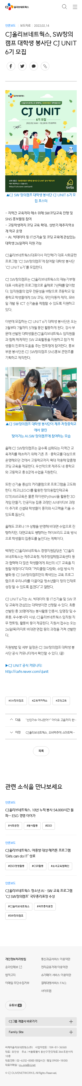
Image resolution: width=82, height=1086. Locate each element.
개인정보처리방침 (15, 959)
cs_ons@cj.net (27, 1065)
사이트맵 (46, 991)
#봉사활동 (32, 825)
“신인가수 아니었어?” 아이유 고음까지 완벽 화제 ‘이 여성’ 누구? (51, 720)
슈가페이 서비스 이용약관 (56, 975)
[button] (64, 6)
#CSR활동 (38, 866)
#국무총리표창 (45, 906)
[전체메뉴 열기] (75, 6)
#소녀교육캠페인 (60, 866)
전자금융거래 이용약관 (54, 967)
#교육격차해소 (40, 700)
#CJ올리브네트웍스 (19, 906)
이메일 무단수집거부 (17, 983)
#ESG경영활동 (16, 866)
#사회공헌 (13, 825)
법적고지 (10, 975)
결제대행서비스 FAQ (53, 983)
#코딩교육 (61, 700)
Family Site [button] (16, 1032)
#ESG (48, 825)
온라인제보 (11, 967)
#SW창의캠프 (16, 700)
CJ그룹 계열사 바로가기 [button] (23, 1021)
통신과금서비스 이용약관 (55, 959)
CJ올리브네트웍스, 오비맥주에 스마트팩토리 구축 (51, 733)
